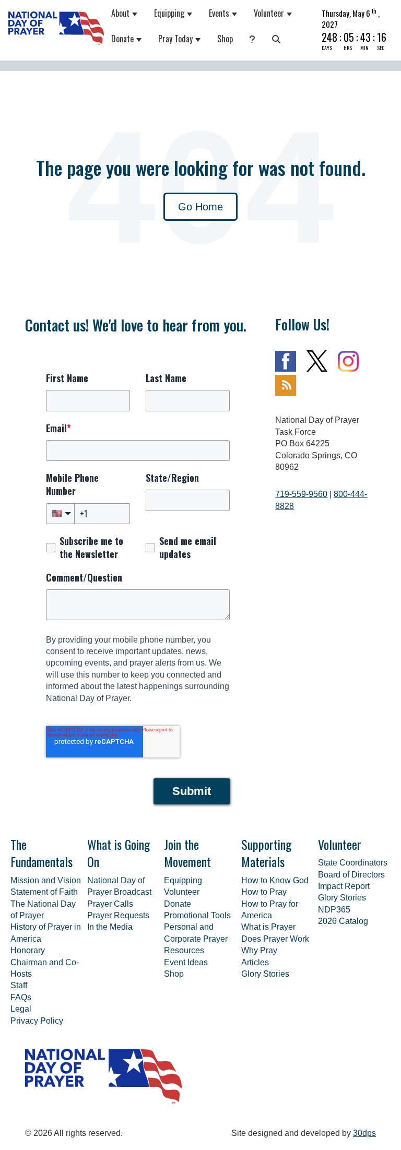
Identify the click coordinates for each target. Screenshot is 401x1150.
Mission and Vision (45, 880)
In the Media (110, 926)
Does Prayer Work (275, 938)
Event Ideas (186, 962)
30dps (364, 1133)
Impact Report (344, 886)
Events (219, 13)
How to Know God (275, 880)
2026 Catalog (343, 921)
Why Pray (259, 950)
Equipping (169, 13)
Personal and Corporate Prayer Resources (196, 938)
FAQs (20, 997)
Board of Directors (351, 874)
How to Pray (264, 891)
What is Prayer (268, 926)
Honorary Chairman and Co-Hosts (44, 962)
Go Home (200, 206)
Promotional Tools (197, 915)
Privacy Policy (36, 1020)
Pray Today (175, 38)
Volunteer (269, 13)
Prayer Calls (110, 903)
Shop (225, 38)
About (120, 13)
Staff (18, 985)
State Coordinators (352, 862)
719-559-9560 (301, 494)
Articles (255, 962)
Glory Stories (265, 973)
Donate (122, 38)
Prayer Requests (118, 915)
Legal (20, 1008)
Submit (191, 791)
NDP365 (334, 909)
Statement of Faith (44, 891)
